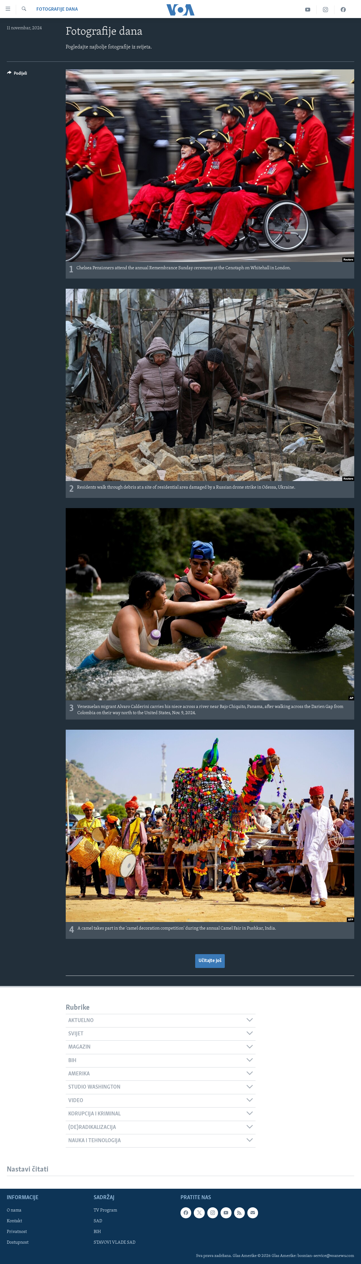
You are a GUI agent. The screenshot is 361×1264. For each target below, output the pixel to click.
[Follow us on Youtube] (226, 1212)
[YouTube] (308, 9)
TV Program (105, 1210)
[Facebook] (343, 9)
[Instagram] (325, 9)
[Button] (17, 74)
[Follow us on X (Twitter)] (199, 1212)
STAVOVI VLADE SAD (114, 1243)
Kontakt (14, 1221)
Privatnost (17, 1232)
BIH (97, 1232)
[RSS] (239, 1212)
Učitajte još (210, 960)
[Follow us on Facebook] (185, 1212)
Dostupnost (17, 1243)
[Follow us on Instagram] (212, 1212)
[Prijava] (252, 1212)
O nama (14, 1210)
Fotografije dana (57, 9)
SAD (98, 1221)
